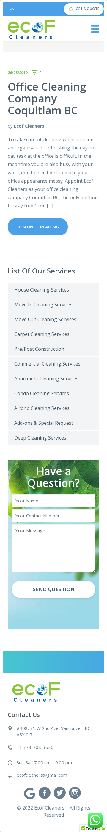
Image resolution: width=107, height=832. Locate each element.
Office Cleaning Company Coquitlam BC (47, 98)
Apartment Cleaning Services (46, 378)
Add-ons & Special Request (43, 423)
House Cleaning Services (41, 290)
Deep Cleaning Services (40, 437)
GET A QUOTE (87, 8)
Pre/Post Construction (39, 349)
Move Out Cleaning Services (45, 319)
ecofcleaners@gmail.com (42, 775)
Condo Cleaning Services (41, 393)
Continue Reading (37, 227)
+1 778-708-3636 (35, 747)
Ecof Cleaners (29, 126)
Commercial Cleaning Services (47, 364)
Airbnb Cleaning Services (42, 408)
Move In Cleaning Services (43, 304)
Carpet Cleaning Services (42, 334)
